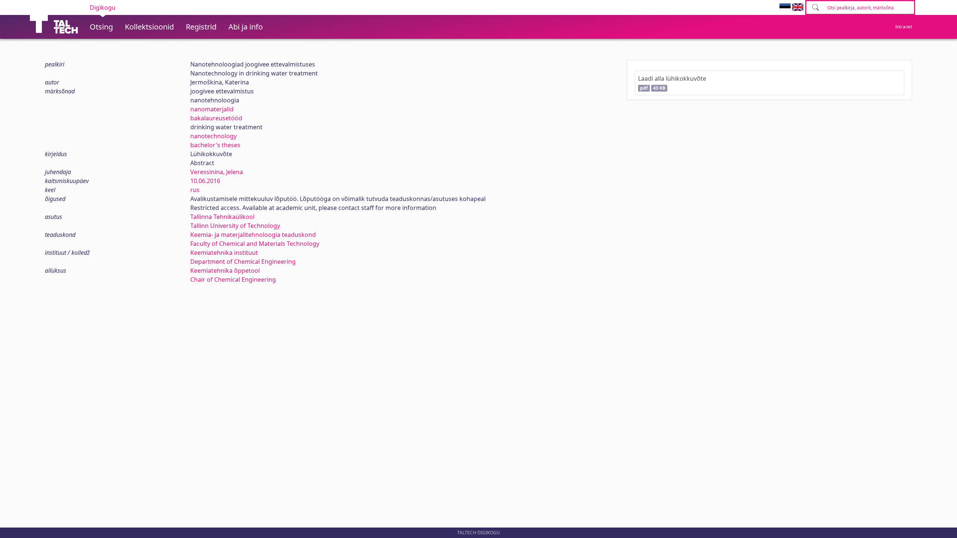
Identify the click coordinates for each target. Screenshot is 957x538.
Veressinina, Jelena (216, 172)
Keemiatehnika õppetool (225, 270)
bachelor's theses (215, 145)
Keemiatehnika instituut (224, 252)
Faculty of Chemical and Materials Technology (254, 243)
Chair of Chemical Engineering (233, 279)
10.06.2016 (205, 181)
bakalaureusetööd (216, 118)
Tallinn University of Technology (235, 226)
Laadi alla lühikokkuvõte (672, 82)
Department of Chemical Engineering (243, 261)
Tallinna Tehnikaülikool (222, 217)
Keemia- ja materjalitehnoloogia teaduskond (253, 235)
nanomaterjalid (212, 109)
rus (195, 190)
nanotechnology (213, 136)
